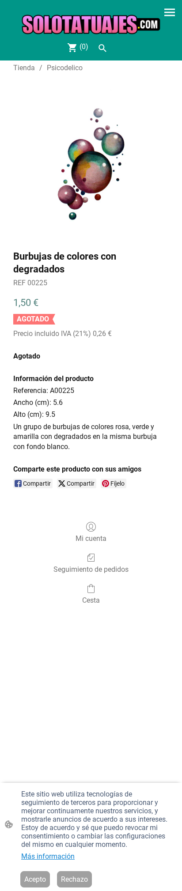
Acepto (35, 879)
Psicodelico (65, 68)
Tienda (24, 68)
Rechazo (74, 879)
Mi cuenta (91, 538)
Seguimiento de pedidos (91, 569)
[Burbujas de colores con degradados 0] (91, 159)
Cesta (91, 600)
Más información (48, 856)
